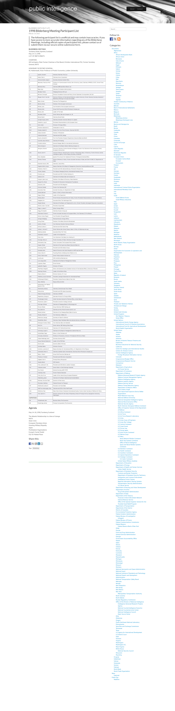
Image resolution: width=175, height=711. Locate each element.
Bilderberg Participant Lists (39, 28)
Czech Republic (118, 148)
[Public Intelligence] (53, 8)
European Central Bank (123, 159)
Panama (116, 259)
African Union (120, 57)
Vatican (116, 661)
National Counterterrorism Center (128, 610)
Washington (119, 643)
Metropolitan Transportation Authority (130, 594)
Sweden (116, 296)
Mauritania (119, 81)
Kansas (118, 549)
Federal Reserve (121, 524)
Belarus (116, 110)
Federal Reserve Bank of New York (128, 526)
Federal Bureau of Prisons (124, 520)
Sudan (118, 93)
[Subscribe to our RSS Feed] (119, 39)
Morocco (118, 83)
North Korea (117, 245)
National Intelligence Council (127, 612)
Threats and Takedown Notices (123, 304)
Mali (117, 79)
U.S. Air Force (122, 414)
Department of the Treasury (124, 496)
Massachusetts (120, 557)
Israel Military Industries (123, 200)
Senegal (118, 87)
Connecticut (119, 363)
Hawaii (118, 540)
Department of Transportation (125, 506)
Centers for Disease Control (124, 351)
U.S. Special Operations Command (128, 455)
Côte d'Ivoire (120, 61)
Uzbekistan (117, 659)
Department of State (122, 494)
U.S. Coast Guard (123, 426)
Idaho (117, 543)
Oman (115, 249)
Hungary (116, 181)
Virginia (118, 641)
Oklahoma (119, 618)
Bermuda (116, 114)
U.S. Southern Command (125, 453)
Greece (116, 175)
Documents (115, 49)
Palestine (117, 257)
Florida (118, 530)
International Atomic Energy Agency (127, 322)
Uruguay (116, 657)
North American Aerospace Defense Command (132, 406)
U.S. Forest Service (123, 369)
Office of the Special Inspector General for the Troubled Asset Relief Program (132, 503)
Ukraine (116, 310)
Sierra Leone (119, 89)
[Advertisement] (65, 457)
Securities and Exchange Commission (127, 626)
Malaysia (116, 228)
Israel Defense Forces (122, 198)
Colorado (119, 357)
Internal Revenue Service (125, 500)
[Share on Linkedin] (39, 444)
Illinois (118, 545)
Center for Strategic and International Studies (130, 349)
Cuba (115, 144)
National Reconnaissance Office (127, 402)
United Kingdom (119, 314)
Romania (116, 277)
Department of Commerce (124, 371)
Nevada (118, 583)
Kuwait (116, 210)
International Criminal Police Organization (127, 187)
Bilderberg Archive (121, 118)
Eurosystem (119, 163)
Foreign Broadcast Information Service (130, 355)
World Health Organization (124, 328)
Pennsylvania (120, 624)
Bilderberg (36, 448)
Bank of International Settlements (124, 108)
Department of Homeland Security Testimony (132, 475)
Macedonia (117, 224)
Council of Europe (119, 142)
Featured (116, 675)
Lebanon (116, 218)
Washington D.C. (121, 645)
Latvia (116, 216)
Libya (117, 77)
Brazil (115, 126)
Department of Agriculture (124, 367)
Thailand (116, 302)
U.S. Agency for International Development (129, 632)
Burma (116, 128)
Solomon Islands (119, 287)
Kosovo (116, 208)
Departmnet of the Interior (124, 508)
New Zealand (118, 238)
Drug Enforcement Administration (128, 492)
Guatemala (117, 177)
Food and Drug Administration (125, 532)
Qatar (115, 273)
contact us (94, 42)
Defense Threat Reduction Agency (128, 385)
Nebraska (119, 581)
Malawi (116, 226)
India (115, 183)
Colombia (117, 138)
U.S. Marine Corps (123, 434)
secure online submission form (65, 44)
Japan (115, 204)
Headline (116, 679)
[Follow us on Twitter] (115, 39)
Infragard (121, 518)
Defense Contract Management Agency (130, 377)
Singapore (117, 285)
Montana (118, 567)
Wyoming (119, 655)
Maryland (119, 555)
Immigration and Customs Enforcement (130, 477)
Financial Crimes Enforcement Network (130, 498)
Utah (117, 636)
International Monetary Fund (123, 189)
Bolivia (116, 122)
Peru (115, 263)
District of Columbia (122, 510)
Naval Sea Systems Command (129, 440)
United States (118, 330)
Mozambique (120, 85)
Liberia (118, 75)
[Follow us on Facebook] (111, 39)
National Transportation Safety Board (127, 579)
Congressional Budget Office (124, 359)
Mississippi (119, 563)
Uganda (118, 100)
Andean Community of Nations (123, 102)
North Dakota (120, 598)
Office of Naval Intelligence (128, 443)
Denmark (116, 151)
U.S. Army (120, 418)
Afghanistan (117, 51)
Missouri (118, 565)
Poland (116, 267)
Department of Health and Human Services (129, 467)
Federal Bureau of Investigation (125, 516)
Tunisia (118, 98)
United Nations (118, 320)
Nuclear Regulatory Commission (126, 600)
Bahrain (116, 106)
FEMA (117, 528)
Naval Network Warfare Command (130, 438)
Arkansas (118, 338)
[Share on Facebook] (30, 444)
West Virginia (120, 647)
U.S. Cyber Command (126, 459)
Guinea (118, 71)
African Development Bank (124, 55)
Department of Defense (123, 373)
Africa (115, 53)
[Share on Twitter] (33, 444)
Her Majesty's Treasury (123, 316)
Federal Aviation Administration (126, 514)
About (132, 9)
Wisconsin (119, 653)
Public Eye (115, 677)
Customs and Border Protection (127, 473)
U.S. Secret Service (123, 485)
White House (120, 649)
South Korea (118, 291)
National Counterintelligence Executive (130, 608)
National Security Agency (125, 404)
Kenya (118, 73)
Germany (116, 173)
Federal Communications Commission (127, 522)
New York (119, 591)
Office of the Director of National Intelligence (130, 602)
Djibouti (118, 63)
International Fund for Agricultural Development (131, 326)
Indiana (118, 547)
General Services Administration (126, 534)
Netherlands (117, 236)
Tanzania (118, 95)
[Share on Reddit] (36, 444)
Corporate (117, 140)
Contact (140, 9)
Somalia (118, 91)
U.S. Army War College (124, 422)
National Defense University (126, 398)
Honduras (117, 179)
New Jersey (119, 587)
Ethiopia (118, 67)
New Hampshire (120, 585)
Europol (118, 161)
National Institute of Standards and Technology (130, 573)
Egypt (118, 65)
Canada (116, 132)
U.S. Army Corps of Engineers (127, 420)
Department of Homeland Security (126, 471)
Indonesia (117, 185)
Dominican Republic (120, 153)
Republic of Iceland (120, 275)
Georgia (116, 171)
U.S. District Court (121, 634)
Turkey (116, 308)
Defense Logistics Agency (125, 381)
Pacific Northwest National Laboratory (127, 622)
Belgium (116, 112)
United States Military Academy (127, 461)
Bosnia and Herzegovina (121, 124)
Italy (115, 202)
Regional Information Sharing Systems (130, 481)
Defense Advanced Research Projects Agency (131, 375)
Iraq (115, 193)
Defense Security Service (125, 383)
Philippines (117, 265)
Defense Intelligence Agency (126, 379)
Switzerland (117, 298)
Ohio (117, 616)
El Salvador (117, 155)
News (113, 673)
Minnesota (119, 561)
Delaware (119, 365)
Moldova (116, 234)
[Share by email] (42, 444)
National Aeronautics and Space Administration (130, 569)
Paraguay (117, 261)
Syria (115, 300)
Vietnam (116, 667)
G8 (115, 169)
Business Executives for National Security (128, 344)
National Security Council (126, 651)
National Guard (120, 571)
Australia (116, 104)
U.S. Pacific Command (124, 451)
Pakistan (116, 255)
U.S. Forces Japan (123, 430)
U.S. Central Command (124, 424)
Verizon (116, 665)
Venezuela (117, 663)
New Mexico (119, 589)
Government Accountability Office (126, 538)
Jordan (116, 206)
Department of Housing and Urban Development (131, 487)
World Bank (117, 669)
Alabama (118, 332)
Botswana (119, 59)
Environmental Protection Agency (126, 512)
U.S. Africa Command (124, 412)
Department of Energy (123, 465)
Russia (116, 279)
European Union (119, 157)
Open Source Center (124, 614)
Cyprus (116, 146)
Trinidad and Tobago (120, 306)
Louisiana (119, 553)
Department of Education (123, 463)
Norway (116, 247)
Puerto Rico (117, 271)
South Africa (117, 289)
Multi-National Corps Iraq (126, 396)
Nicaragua (117, 240)
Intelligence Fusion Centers (126, 479)
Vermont (118, 638)
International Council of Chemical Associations (130, 324)
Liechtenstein (118, 220)
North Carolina (120, 596)
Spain (115, 294)
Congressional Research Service (125, 361)
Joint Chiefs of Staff (124, 389)
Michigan (117, 232)
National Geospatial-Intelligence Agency (130, 400)
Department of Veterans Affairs (127, 387)
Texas (117, 630)
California (119, 347)
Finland (116, 165)
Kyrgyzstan (117, 212)
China (115, 136)
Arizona (118, 336)
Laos (115, 214)
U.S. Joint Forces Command (126, 432)
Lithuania (117, 222)
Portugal (116, 269)
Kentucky (119, 551)
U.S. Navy (120, 436)
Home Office (119, 318)
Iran (115, 191)
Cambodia (117, 130)
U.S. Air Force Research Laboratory (128, 416)
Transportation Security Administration (130, 483)
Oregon (118, 620)
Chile (115, 134)
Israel (115, 195)
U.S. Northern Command (125, 449)
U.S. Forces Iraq (122, 428)
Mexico (116, 230)
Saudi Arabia (118, 281)
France (116, 167)
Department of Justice (122, 490)
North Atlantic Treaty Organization (124, 242)
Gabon (118, 69)
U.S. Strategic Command (125, 457)
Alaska (118, 334)
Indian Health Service (124, 469)
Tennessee (119, 628)
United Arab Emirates (120, 312)
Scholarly (117, 283)
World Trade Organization (122, 671)
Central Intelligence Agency (124, 353)
